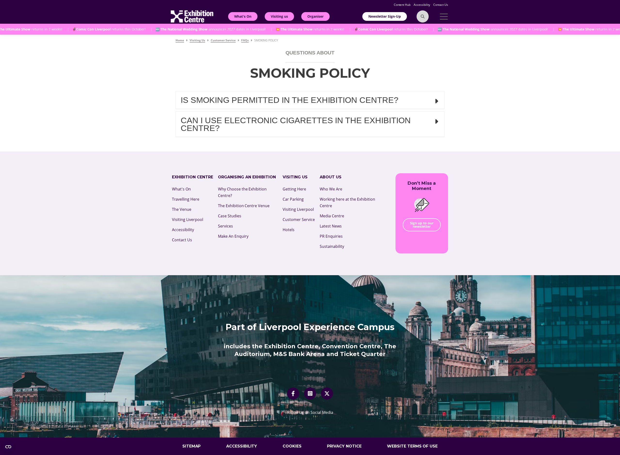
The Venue (181, 209)
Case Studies (229, 216)
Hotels (288, 229)
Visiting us (279, 16)
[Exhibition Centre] (192, 16)
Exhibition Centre (192, 177)
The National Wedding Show (161, 29)
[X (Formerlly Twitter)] (327, 393)
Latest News (331, 226)
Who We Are (331, 189)
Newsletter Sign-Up (384, 16)
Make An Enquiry (233, 236)
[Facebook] (293, 393)
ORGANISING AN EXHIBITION (247, 177)
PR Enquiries (331, 236)
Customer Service (299, 219)
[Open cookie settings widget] (8, 447)
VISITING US (295, 177)
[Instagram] (310, 393)
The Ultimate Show (274, 29)
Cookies (292, 446)
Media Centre (332, 216)
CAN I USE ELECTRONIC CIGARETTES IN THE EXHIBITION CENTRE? (296, 124)
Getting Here (294, 189)
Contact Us (440, 5)
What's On (243, 16)
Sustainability (332, 246)
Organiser (315, 16)
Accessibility (422, 5)
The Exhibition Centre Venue (244, 205)
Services (225, 226)
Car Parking (293, 199)
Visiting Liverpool (187, 219)
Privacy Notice (344, 446)
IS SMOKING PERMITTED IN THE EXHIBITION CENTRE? (289, 100)
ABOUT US (330, 177)
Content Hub (402, 5)
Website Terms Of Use (412, 446)
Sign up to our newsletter (422, 225)
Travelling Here (185, 199)
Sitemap (191, 446)
